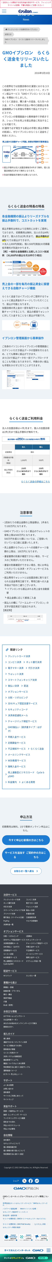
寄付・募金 (7, 994)
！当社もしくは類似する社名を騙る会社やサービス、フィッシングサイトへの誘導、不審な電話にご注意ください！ (26, 3)
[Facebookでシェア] (31, 1181)
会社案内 (6, 1140)
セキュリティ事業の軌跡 (11, 1227)
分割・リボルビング (18, 697)
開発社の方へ (8, 1027)
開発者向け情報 (9, 1049)
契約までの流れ (9, 1122)
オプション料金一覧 (33, 961)
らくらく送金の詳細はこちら (35, 481)
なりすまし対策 (40, 1224)
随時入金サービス (17, 766)
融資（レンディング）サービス (15, 1114)
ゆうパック (7, 975)
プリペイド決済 (9, 913)
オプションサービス (13, 931)
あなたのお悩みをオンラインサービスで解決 (20, 1023)
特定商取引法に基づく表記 (13, 1154)
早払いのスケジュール (11, 1125)
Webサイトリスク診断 (28, 1209)
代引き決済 (33, 668)
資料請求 (6, 1092)
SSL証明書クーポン (10, 1019)
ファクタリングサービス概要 (14, 1118)
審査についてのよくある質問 (14, 1063)
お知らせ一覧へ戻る (24, 871)
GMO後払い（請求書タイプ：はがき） (25, 728)
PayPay (6, 921)
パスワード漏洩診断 (10, 1209)
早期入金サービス (17, 737)
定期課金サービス (17, 742)
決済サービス (10, 894)
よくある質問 (28, 782)
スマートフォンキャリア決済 (22, 679)
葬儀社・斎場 (8, 987)
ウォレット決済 (15, 674)
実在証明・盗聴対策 (10, 1215)
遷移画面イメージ (10, 1070)
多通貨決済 (30, 913)
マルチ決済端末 (32, 921)
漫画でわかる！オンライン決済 (15, 1042)
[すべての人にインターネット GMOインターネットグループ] (22, 1250)
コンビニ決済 (14, 662)
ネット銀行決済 (34, 662)
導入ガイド (9, 1033)
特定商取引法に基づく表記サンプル (16, 1067)
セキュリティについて (11, 1143)
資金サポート (10, 1106)
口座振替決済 (31, 917)
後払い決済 (13, 685)
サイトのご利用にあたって (13, 1096)
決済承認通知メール (18, 715)
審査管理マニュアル (10, 1060)
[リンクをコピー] (37, 1181)
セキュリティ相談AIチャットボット (15, 1212)
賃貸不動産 (7, 998)
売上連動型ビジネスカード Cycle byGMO (26, 774)
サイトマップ (8, 1099)
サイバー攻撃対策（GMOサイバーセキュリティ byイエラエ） (25, 1219)
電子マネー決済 (15, 668)
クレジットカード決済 (19, 656)
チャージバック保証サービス (22, 721)
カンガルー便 (31, 975)
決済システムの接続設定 (12, 1056)
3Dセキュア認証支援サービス (22, 703)
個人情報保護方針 (10, 1147)
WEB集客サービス (17, 760)
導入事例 (6, 1038)
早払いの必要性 (9, 1129)
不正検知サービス (17, 748)
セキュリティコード (18, 709)
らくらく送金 (37, 748)
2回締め (29, 936)
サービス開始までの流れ (12, 1045)
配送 (26, 685)
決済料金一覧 (8, 924)
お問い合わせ (8, 1089)
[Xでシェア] (24, 1181)
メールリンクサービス (19, 754)
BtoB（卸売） (8, 1005)
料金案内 (12, 782)
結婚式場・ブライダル (11, 991)
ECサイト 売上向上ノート (13, 1074)
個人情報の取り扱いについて (14, 1150)
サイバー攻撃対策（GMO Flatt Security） (17, 1224)
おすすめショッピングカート (14, 1016)
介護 (5, 1001)
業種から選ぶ (10, 982)
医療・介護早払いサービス (13, 1111)
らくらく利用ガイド (10, 1052)
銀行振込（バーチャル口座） (14, 917)
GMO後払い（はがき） (12, 947)
